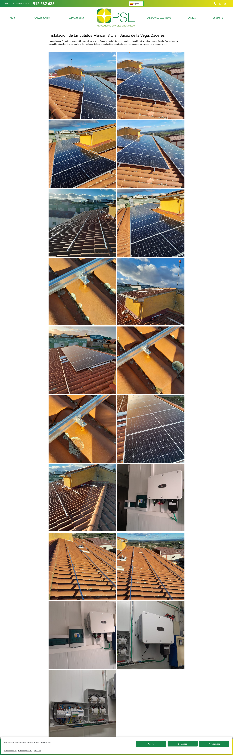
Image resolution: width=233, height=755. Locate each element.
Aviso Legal (37, 751)
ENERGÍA (192, 18)
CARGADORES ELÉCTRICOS (159, 18)
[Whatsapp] (220, 3)
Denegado (182, 744)
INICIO (12, 18)
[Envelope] (224, 3)
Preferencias (214, 744)
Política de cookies (10, 751)
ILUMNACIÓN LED (76, 18)
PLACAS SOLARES (42, 18)
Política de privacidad (25, 751)
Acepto (151, 744)
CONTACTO (218, 18)
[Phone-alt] (215, 3)
